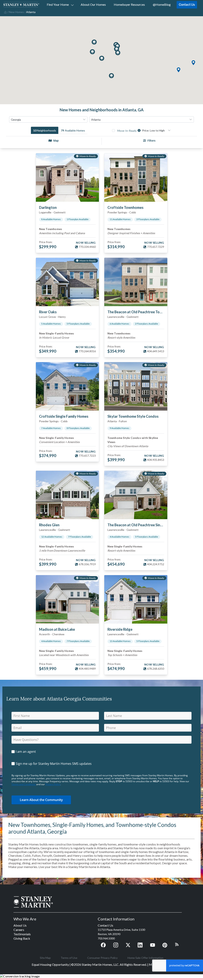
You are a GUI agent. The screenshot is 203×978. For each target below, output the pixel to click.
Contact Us (187, 4)
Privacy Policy (52, 784)
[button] (178, 70)
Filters (151, 140)
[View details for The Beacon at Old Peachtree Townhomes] (135, 282)
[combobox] (48, 119)
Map (56, 140)
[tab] (44, 130)
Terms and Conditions (23, 784)
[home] (5, 11)
